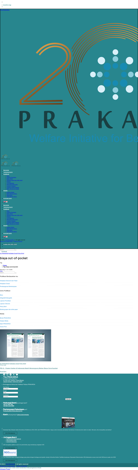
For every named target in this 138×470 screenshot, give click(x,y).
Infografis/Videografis (6, 298)
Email (4, 391)
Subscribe (68, 399)
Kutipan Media (4, 321)
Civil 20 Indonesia (11, 441)
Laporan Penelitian (5, 300)
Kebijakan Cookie (5, 469)
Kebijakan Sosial (12, 253)
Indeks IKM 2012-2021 (10, 244)
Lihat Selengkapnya (10, 433)
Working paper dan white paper (9, 309)
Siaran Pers (3, 326)
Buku (1, 295)
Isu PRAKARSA (4, 253)
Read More (3, 371)
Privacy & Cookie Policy (6, 241)
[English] (4, 202)
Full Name (6, 387)
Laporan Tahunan (5, 303)
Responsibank (10, 437)
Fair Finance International (13, 439)
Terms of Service (18, 241)
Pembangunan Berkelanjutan (8, 286)
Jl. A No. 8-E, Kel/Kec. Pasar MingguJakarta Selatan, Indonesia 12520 (13, 381)
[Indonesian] (7, 202)
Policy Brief (21, 253)
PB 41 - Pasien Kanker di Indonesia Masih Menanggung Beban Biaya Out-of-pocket (29, 368)
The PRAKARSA (9, 240)
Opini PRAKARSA (5, 323)
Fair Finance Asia (11, 440)
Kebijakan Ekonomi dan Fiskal (8, 280)
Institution (6, 395)
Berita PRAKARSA (5, 318)
